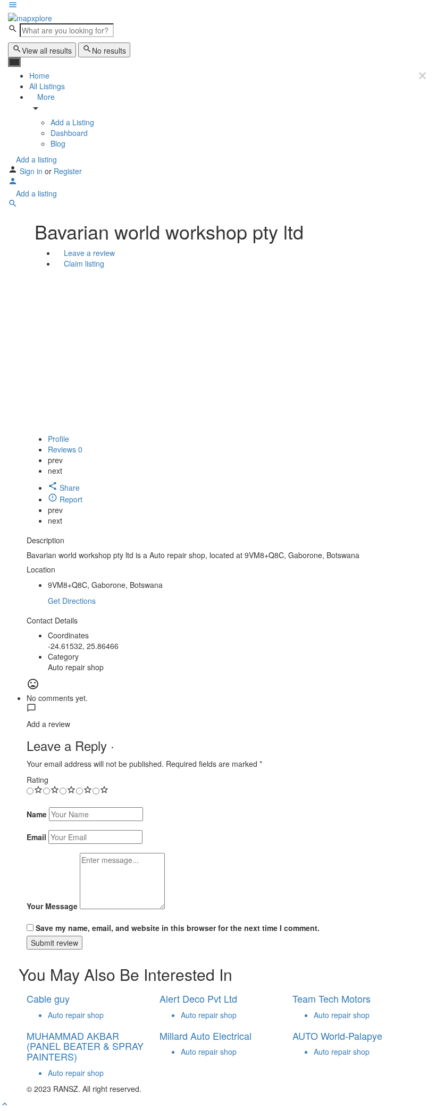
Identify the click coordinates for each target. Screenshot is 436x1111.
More (45, 96)
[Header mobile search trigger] (13, 205)
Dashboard (69, 132)
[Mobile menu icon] (218, 6)
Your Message (52, 906)
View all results (47, 50)
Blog (58, 143)
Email (36, 837)
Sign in (32, 171)
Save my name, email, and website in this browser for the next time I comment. (178, 927)
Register (68, 171)
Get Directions (72, 600)
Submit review (54, 942)
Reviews (65, 449)
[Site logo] (30, 17)
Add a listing (35, 159)
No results (109, 50)
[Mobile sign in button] (13, 182)
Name (37, 814)
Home (39, 75)
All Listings (47, 86)
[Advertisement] (218, 353)
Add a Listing (72, 122)
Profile (58, 438)
